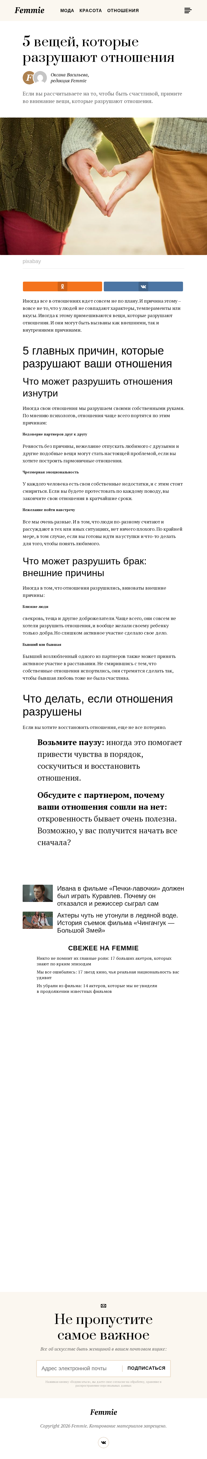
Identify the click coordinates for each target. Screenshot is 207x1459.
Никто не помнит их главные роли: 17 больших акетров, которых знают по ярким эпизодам (104, 961)
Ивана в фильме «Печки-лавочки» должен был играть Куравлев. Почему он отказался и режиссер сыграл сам (120, 896)
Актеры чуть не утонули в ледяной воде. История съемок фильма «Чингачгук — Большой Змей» (117, 923)
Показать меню (187, 10)
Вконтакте (103, 1442)
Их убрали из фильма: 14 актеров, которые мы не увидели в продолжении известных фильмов (97, 988)
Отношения (123, 10)
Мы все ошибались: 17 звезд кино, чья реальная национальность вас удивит (108, 974)
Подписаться (146, 1368)
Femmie (45, 9)
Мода (67, 10)
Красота (91, 10)
